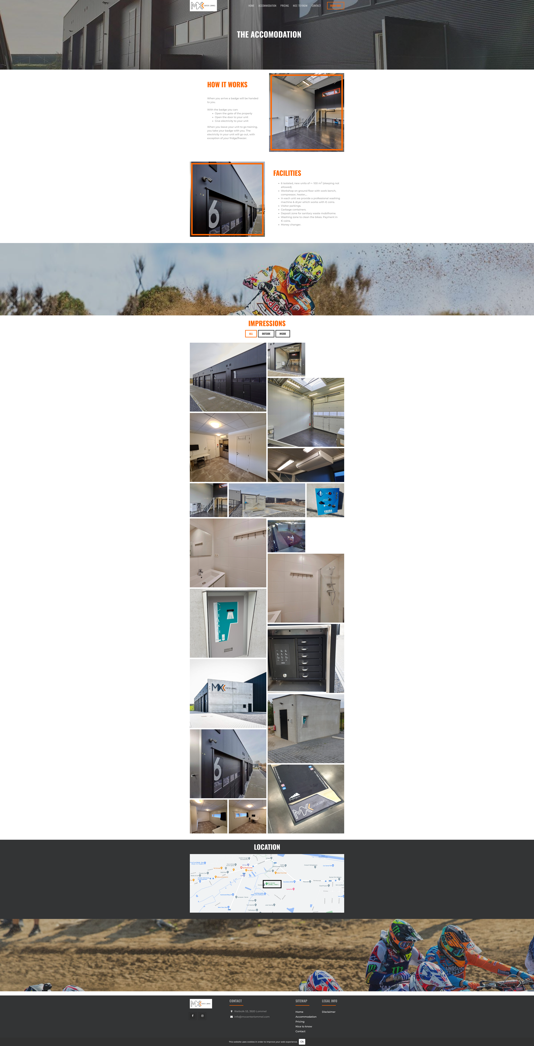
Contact (316, 5)
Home (251, 5)
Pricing (284, 5)
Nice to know (300, 5)
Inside (283, 333)
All (251, 333)
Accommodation (267, 5)
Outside (266, 333)
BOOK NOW (335, 5)
